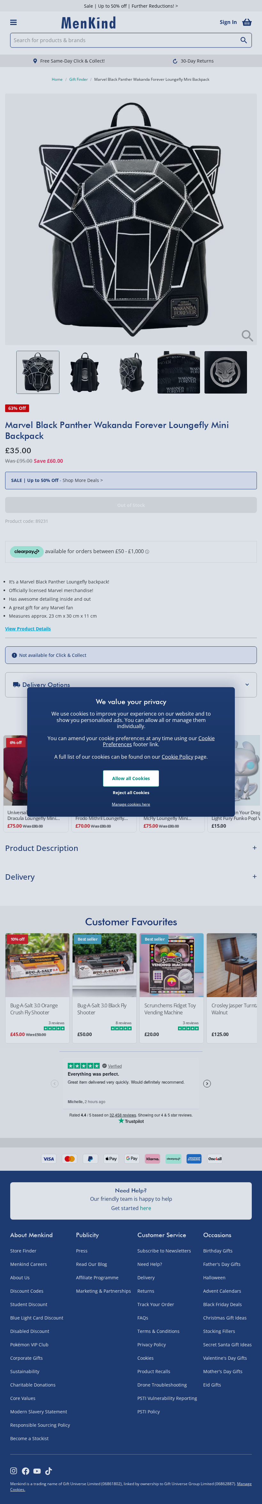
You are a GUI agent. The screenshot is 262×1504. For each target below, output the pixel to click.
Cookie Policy (177, 756)
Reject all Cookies (131, 792)
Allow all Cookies (131, 778)
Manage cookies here (131, 804)
